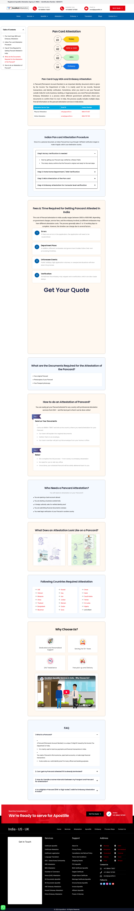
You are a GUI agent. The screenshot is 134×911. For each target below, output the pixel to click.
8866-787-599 (86, 116)
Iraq (62, 593)
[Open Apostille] (47, 16)
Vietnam (40, 593)
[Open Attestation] (63, 16)
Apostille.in (62, 909)
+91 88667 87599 (119, 815)
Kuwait (63, 590)
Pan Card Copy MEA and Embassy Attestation (13, 37)
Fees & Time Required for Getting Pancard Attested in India (13, 50)
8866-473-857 (86, 112)
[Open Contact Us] (117, 16)
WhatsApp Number (44, 7)
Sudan (63, 606)
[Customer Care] (62, 8)
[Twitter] (104, 884)
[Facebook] (101, 884)
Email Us (92, 7)
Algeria (86, 606)
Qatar (86, 593)
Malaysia (40, 596)
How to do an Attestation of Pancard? (13, 66)
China (39, 600)
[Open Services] (33, 16)
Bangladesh (41, 606)
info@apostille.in (66, 112)
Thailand (40, 603)
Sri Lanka (87, 603)
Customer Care (70, 7)
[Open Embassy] (77, 16)
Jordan (63, 600)
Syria (62, 610)
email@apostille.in (66, 116)
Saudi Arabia (88, 596)
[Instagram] (107, 884)
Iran (62, 596)
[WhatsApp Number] (35, 8)
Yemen (86, 600)
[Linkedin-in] (110, 884)
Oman (86, 590)
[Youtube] (113, 884)
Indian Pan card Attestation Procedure (13, 43)
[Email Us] (86, 8)
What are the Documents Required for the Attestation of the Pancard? (13, 59)
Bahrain (63, 603)
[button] (23, 29)
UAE (38, 590)
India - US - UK (18, 829)
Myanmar (40, 610)
